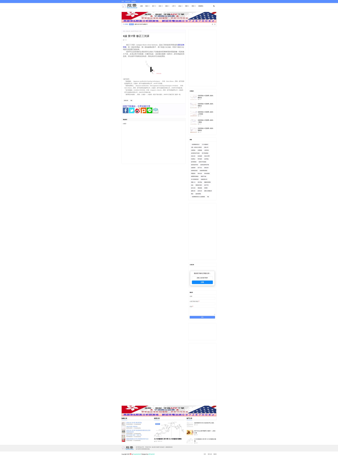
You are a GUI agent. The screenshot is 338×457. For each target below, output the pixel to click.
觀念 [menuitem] (146, 6)
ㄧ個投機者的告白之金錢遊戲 (198, 196)
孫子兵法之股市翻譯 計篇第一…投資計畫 (204, 432)
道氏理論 (200, 182)
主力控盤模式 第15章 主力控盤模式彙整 (168, 439)
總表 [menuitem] (141, 6)
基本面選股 (207, 173)
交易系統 (133, 1)
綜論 (192, 185)
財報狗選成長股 (203, 170)
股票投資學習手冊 (204, 164)
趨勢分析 (193, 191)
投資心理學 (207, 156)
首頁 (123, 1)
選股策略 (200, 188)
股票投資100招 (194, 164)
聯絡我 (215, 454)
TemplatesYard (137, 454)
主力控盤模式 (205, 144)
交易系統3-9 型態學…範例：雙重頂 (206, 105)
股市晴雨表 (193, 161)
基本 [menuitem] (153, 6)
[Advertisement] (202, 57)
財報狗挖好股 (194, 170)
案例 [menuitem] (193, 6)
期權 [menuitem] (186, 6)
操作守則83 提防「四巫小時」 (134, 435)
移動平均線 (203, 176)
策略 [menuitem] (166, 6)
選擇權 (205, 188)
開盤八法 (193, 182)
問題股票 (193, 173)
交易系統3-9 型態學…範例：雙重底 (206, 129)
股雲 (156, 441)
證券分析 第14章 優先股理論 (134, 422)
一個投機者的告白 (195, 144)
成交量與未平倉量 (195, 153)
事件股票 (200, 159)
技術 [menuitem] (160, 6)
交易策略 (200, 150)
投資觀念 (193, 159)
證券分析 (200, 191)
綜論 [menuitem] (180, 6)
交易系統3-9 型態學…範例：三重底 (206, 121)
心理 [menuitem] (173, 6)
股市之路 (127, 1)
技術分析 (128, 31)
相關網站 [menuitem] (200, 6)
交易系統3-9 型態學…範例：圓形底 (206, 96)
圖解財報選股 (207, 182)
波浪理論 (206, 159)
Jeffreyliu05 (151, 454)
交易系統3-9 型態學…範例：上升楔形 (206, 113)
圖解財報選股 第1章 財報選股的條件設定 (137, 439)
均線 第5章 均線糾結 (131, 426)
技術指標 (200, 156)
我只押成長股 (205, 153)
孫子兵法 (200, 167)
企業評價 (206, 150)
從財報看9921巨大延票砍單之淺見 (204, 423)
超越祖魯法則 (204, 179)
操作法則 (193, 188)
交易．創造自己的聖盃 (196, 147)
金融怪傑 (193, 167)
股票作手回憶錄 (202, 161)
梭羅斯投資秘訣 (194, 176)
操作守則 (206, 185)
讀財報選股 (198, 193)
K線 (131, 100)
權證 (192, 193)
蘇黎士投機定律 (208, 191)
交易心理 (206, 147)
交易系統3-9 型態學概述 (141, 24)
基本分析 (200, 173)
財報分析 (206, 167)
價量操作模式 (199, 185)
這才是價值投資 (194, 179)
